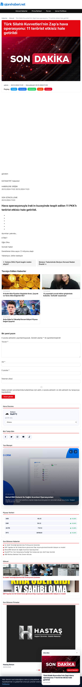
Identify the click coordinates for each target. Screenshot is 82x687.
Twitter (14, 89)
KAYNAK (5, 181)
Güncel (11, 18)
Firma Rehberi (37, 11)
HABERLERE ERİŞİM (10, 186)
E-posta (5, 370)
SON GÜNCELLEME (10, 197)
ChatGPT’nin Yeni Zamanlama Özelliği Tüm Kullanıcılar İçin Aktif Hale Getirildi (30, 552)
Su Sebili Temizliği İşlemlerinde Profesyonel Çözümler (22, 545)
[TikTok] (29, 437)
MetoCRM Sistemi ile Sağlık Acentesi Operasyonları (22, 550)
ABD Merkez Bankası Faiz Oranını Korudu (18, 554)
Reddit (40, 89)
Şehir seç (9, 418)
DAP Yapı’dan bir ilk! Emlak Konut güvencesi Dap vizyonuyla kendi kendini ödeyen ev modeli (35, 547)
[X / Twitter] (11, 437)
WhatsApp (32, 89)
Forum (48, 11)
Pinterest (48, 89)
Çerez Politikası (60, 11)
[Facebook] (5, 437)
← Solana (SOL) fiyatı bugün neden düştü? (17, 263)
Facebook (22, 89)
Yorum (5, 342)
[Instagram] (17, 437)
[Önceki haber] (71, 451)
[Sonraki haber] (75, 451)
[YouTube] (23, 437)
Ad (3, 362)
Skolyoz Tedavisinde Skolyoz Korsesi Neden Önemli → (57, 263)
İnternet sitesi (7, 379)
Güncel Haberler (21, 11)
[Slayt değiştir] (37, 670)
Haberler (4, 18)
